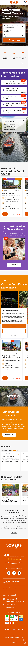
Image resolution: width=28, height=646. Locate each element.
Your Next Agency (19, 637)
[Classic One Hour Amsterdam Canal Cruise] (11, 197)
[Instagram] (14, 573)
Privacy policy (19, 639)
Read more (9, 435)
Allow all (14, 326)
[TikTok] (19, 573)
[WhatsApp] (25, 643)
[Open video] (9, 305)
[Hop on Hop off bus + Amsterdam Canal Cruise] (11, 359)
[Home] (14, 548)
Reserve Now (14, 265)
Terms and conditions (9, 639)
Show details (14, 335)
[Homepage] (14, 2)
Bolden (11, 637)
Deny (14, 331)
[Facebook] (8, 573)
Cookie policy (14, 642)
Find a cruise (15, 40)
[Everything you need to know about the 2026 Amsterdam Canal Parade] (10, 494)
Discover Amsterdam (10, 129)
